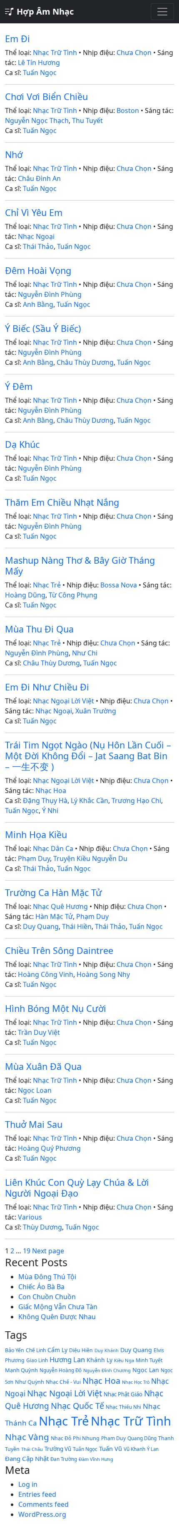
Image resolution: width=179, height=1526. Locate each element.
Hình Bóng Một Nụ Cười (55, 1008)
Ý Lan (153, 1449)
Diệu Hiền (81, 1350)
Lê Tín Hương (39, 62)
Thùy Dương (42, 1227)
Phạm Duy (34, 858)
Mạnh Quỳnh (21, 1370)
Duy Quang (41, 926)
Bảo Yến (14, 1350)
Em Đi (17, 39)
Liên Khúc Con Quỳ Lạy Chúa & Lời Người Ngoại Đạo (77, 1187)
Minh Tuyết (149, 1360)
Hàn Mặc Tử (54, 916)
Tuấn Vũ (110, 1448)
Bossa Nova (118, 585)
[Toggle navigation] (162, 11)
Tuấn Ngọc (40, 72)
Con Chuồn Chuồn (47, 1296)
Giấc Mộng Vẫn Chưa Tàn (57, 1306)
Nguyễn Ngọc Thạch (37, 120)
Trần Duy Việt (39, 1032)
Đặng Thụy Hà (45, 800)
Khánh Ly (99, 1360)
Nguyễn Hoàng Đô (61, 1370)
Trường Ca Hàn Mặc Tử (53, 892)
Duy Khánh (106, 1350)
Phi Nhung (86, 1438)
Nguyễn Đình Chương (107, 1370)
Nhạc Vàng (27, 1437)
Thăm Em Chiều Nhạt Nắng (62, 502)
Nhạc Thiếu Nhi (123, 1406)
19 (26, 1250)
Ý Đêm (18, 386)
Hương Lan (67, 1359)
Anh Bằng (38, 304)
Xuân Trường (95, 710)
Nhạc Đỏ (61, 1438)
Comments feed (43, 1504)
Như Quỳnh (29, 1381)
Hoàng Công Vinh (45, 974)
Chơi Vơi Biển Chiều (46, 96)
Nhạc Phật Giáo (123, 1394)
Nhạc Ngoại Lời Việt (63, 700)
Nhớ (13, 154)
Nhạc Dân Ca (53, 848)
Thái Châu (32, 1449)
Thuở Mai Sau (33, 1124)
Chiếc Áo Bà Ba (41, 1286)
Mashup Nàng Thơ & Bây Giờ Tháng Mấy (80, 565)
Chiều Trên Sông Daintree (59, 950)
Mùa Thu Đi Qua (39, 629)
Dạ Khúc (22, 444)
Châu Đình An (39, 178)
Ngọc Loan (35, 1090)
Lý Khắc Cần (89, 800)
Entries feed (37, 1494)
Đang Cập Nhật (27, 1458)
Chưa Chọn (134, 52)
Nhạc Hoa (50, 790)
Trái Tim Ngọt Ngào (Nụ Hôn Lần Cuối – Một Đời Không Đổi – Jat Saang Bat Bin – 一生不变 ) (88, 756)
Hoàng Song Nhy (103, 974)
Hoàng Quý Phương (49, 1148)
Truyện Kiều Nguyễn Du (90, 858)
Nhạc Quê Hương (60, 906)
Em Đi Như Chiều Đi (47, 687)
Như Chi (84, 653)
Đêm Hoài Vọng (38, 270)
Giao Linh (37, 1360)
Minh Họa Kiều (36, 834)
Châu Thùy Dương (85, 362)
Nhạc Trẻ (47, 585)
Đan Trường (63, 1459)
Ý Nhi (50, 810)
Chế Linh (36, 1350)
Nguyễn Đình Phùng (50, 294)
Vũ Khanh (134, 1449)
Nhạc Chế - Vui (63, 1381)
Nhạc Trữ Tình (55, 52)
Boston (128, 110)
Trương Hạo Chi (136, 800)
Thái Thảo (38, 246)
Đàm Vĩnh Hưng (96, 1459)
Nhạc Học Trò (135, 1382)
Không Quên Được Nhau (57, 1316)
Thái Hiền (77, 926)
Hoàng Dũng (25, 595)
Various (30, 1217)
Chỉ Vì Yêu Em (33, 212)
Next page (48, 1250)
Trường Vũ (58, 1449)
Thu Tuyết (87, 120)
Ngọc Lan (145, 1370)
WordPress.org (42, 1514)
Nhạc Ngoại (36, 236)
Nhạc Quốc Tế (77, 1405)
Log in (27, 1484)
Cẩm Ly (57, 1350)
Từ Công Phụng (73, 595)
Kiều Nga (124, 1360)
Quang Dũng (142, 1438)
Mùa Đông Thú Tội (47, 1276)
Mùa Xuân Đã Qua (43, 1066)
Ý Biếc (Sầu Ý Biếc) (43, 328)
